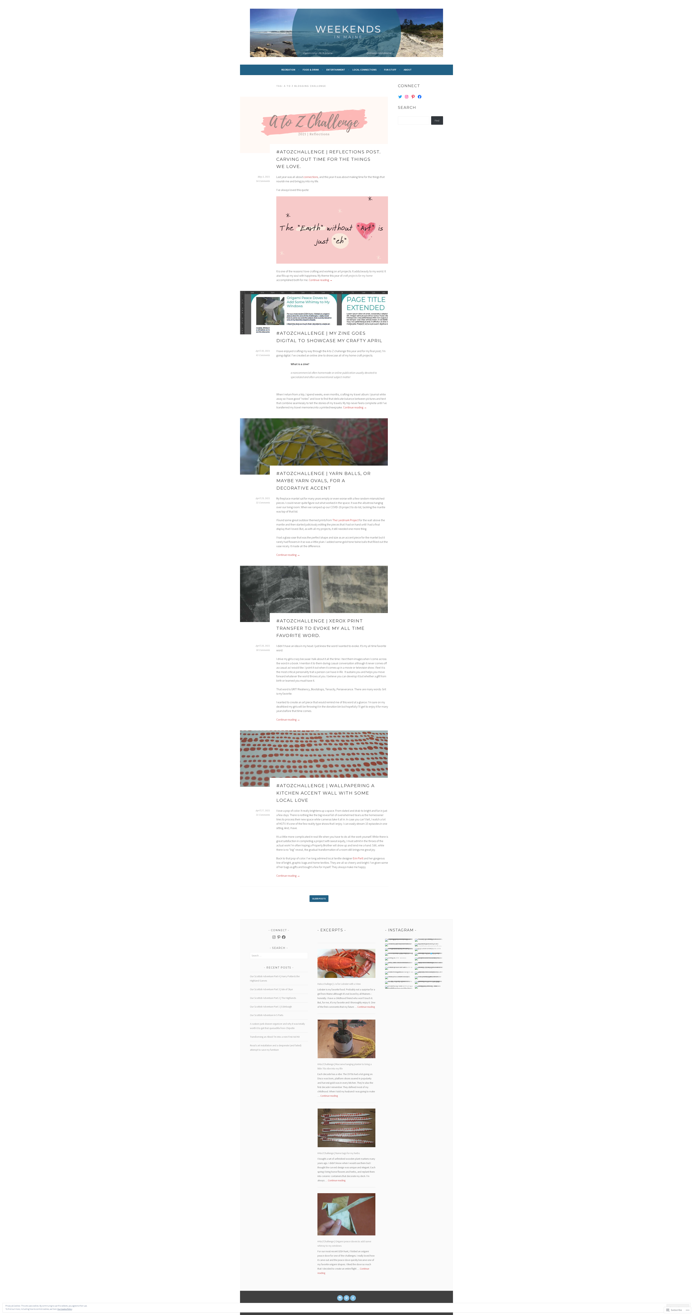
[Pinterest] (413, 97)
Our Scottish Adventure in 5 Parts (266, 1015)
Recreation (288, 69)
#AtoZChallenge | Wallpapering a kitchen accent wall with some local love (325, 793)
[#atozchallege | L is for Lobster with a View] (346, 964)
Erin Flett (358, 858)
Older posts (319, 898)
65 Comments (263, 355)
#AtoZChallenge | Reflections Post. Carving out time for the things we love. (328, 159)
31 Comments (263, 815)
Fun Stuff (390, 69)
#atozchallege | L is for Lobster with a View (339, 983)
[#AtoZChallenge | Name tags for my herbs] (346, 1128)
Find (437, 120)
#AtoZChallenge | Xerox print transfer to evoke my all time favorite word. (320, 628)
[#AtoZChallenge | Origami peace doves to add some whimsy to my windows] (346, 1215)
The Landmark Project (345, 520)
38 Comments (263, 650)
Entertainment (335, 69)
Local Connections (364, 69)
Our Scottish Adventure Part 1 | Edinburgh (271, 1006)
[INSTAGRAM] (340, 1298)
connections (310, 177)
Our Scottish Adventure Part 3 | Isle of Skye (271, 989)
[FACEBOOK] (353, 1298)
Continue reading (320, 280)
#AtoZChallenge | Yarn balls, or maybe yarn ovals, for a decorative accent (323, 481)
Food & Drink (311, 69)
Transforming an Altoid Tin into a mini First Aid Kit (275, 1036)
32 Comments (263, 502)
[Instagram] (406, 97)
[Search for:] (279, 955)
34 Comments (263, 181)
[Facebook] (419, 97)
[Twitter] (400, 97)
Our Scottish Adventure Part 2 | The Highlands (273, 998)
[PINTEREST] (346, 1298)
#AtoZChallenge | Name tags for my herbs (338, 1153)
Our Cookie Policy (64, 1309)
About (408, 69)
